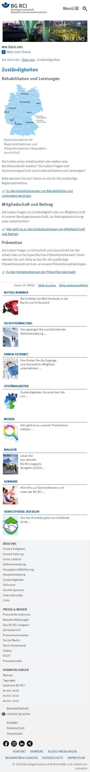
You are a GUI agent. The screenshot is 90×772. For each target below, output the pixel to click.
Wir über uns (12, 47)
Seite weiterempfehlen (73, 285)
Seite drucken (47, 285)
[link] (85, 11)
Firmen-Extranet (16, 354)
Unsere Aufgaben (14, 548)
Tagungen (9, 680)
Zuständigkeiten (16, 386)
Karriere (36, 751)
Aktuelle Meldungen (16, 619)
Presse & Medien (15, 609)
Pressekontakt (12, 661)
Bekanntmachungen (21, 758)
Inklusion (9, 584)
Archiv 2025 (11, 695)
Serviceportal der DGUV (21, 511)
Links (6, 600)
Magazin (10, 449)
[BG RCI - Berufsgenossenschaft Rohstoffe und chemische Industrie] (24, 12)
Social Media (11, 640)
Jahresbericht (12, 630)
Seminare (11, 481)
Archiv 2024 (11, 701)
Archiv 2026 (11, 690)
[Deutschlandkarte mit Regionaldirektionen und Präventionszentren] (26, 110)
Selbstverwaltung (18, 323)
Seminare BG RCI (14, 685)
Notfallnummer (16, 292)
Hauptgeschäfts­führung (18, 569)
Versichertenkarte (14, 645)
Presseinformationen (17, 614)
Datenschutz (16, 728)
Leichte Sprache (13, 590)
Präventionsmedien (16, 635)
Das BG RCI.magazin (16, 625)
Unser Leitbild (12, 559)
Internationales (13, 595)
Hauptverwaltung (14, 574)
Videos (7, 650)
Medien (9, 419)
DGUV (6, 655)
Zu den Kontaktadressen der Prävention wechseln (41, 272)
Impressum (14, 734)
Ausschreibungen (62, 751)
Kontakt (12, 723)
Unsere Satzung (13, 554)
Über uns (28, 60)
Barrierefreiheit (18, 708)
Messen (8, 675)
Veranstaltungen (16, 670)
